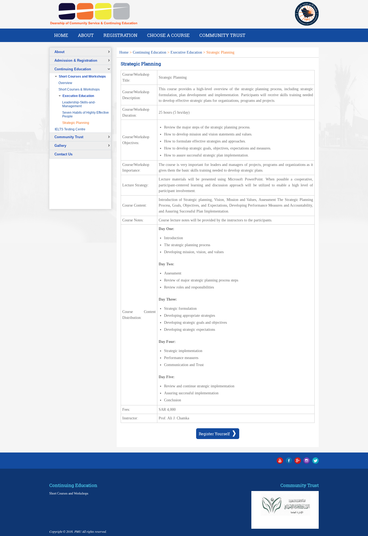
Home (61, 35)
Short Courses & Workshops (79, 89)
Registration (120, 35)
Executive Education (186, 52)
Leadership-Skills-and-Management (79, 104)
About (86, 35)
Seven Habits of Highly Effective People (85, 114)
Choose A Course (168, 35)
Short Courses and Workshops (68, 493)
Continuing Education (149, 52)
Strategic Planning (75, 123)
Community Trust (222, 35)
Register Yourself (214, 433)
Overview (65, 83)
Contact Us (63, 154)
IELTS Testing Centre (70, 129)
